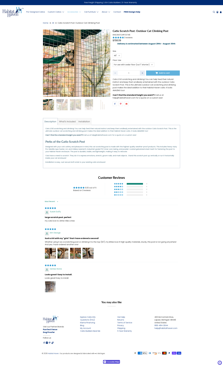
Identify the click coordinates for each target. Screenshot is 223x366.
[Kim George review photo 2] (63, 253)
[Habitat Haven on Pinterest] (50, 343)
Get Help (121, 317)
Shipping (121, 328)
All (53, 23)
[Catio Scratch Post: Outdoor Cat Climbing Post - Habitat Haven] (76, 63)
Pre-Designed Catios (35, 12)
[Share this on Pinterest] (120, 104)
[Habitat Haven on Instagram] (47, 343)
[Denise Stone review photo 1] (50, 286)
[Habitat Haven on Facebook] (44, 343)
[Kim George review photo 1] (50, 253)
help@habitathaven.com (165, 328)
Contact (117, 12)
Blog (82, 325)
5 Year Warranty (124, 331)
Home (45, 23)
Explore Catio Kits (87, 317)
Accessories (72, 12)
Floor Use (117, 60)
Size (114, 51)
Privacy (120, 325)
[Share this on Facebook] (115, 104)
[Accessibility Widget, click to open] (220, 363)
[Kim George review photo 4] (88, 253)
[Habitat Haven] (13, 12)
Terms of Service (124, 322)
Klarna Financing (87, 322)
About (104, 12)
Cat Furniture (90, 12)
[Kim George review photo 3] (75, 253)
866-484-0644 (161, 325)
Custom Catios (54, 12)
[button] (118, 37)
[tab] (50, 121)
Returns (120, 320)
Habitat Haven (53, 353)
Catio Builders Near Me (90, 331)
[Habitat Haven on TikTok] (52, 343)
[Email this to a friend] (126, 104)
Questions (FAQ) (87, 320)
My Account (85, 328)
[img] (50, 208)
